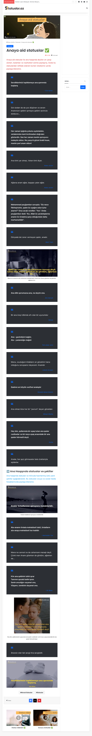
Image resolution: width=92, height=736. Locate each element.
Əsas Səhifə (11, 42)
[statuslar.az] (14, 8)
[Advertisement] (75, 45)
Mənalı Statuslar (26, 692)
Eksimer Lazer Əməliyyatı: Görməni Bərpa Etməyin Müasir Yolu (32, 2)
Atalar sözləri (48, 165)
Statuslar (18, 42)
